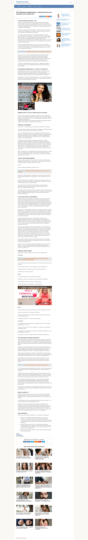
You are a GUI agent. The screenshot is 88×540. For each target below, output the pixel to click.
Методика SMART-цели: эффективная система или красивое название (66, 45)
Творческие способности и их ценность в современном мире (66, 23)
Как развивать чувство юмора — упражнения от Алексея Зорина (66, 34)
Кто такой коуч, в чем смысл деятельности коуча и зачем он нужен (65, 29)
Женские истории (22, 2)
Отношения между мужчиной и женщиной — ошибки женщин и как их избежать (66, 40)
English (70, 2)
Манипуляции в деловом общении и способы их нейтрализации (63, 20)
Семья (35, 6)
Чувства (24, 6)
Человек (19, 6)
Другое (39, 6)
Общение (29, 6)
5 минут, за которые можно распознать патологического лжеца (66, 15)
